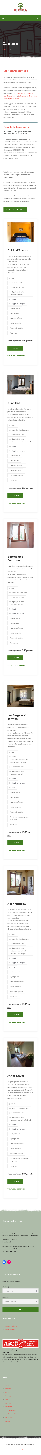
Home (7, 1385)
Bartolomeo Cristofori (25, 96)
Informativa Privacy (20, 1450)
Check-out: (6, 1297)
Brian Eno (13, 403)
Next (29, 232)
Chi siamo (8, 1388)
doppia (14, 299)
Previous (12, 232)
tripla (13, 788)
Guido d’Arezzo (12, 96)
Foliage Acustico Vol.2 (11, 1326)
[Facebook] (4, 1262)
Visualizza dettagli (16, 356)
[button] (15, 209)
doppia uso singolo (18, 304)
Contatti (7, 1421)
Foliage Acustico (10, 1330)
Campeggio (8, 1396)
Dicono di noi (9, 1417)
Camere (7, 1392)
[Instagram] (9, 1262)
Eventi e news (9, 1407)
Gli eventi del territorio (15, 1414)
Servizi (7, 1399)
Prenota (15, 348)
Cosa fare (8, 1403)
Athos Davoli (14, 99)
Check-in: (5, 1287)
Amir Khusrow (16, 903)
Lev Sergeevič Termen (21, 93)
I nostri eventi (12, 1410)
